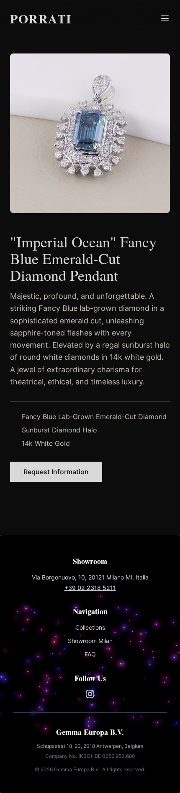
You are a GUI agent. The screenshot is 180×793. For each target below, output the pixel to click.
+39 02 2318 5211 (90, 587)
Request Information (56, 472)
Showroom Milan (90, 640)
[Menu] (165, 18)
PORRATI (41, 18)
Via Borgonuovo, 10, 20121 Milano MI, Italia (90, 577)
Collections (90, 627)
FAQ (90, 654)
